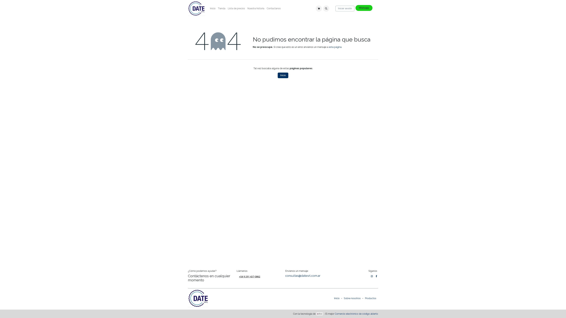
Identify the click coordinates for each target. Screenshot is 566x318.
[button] (326, 8)
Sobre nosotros (352, 298)
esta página (335, 47)
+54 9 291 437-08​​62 (249, 276)
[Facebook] (376, 276)
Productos (370, 298)
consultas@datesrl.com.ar (302, 276)
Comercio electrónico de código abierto (356, 313)
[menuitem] (213, 8)
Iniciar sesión (345, 8)
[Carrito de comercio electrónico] (319, 8)
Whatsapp (364, 7)
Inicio (283, 75)
